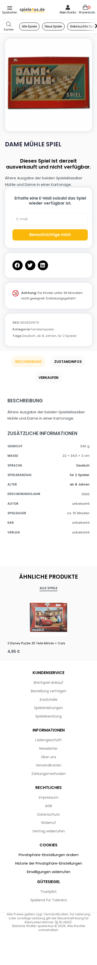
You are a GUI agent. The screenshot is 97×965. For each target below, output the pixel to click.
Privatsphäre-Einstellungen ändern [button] (49, 854)
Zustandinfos (68, 361)
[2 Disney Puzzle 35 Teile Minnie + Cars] (48, 617)
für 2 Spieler (67, 335)
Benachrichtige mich (50, 234)
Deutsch (28, 335)
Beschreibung (28, 361)
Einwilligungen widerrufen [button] (48, 871)
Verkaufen (48, 377)
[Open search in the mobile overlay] (8, 26)
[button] (17, 265)
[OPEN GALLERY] (48, 82)
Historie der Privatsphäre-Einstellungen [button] (48, 863)
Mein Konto (68, 12)
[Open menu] (9, 8)
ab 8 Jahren (46, 335)
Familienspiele (42, 329)
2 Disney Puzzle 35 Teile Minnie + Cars (36, 643)
